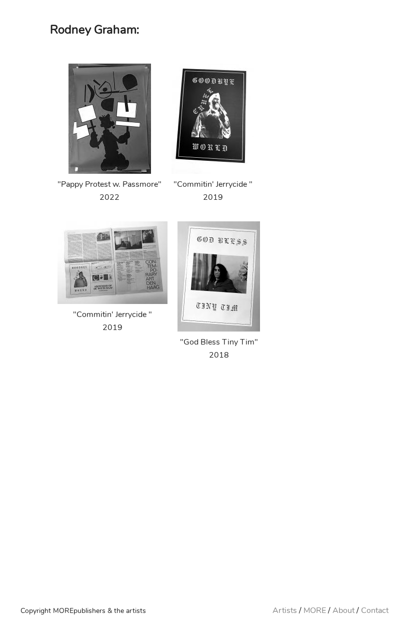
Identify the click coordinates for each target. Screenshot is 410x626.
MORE (315, 610)
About (343, 610)
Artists (284, 610)
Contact (374, 610)
